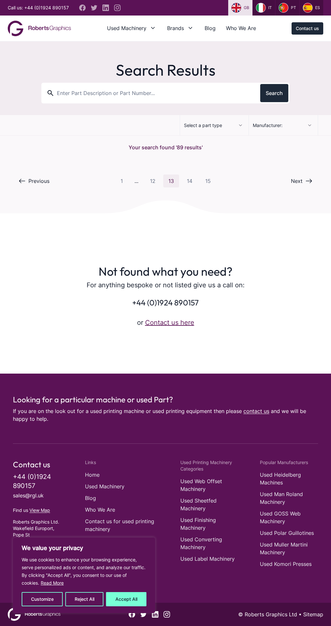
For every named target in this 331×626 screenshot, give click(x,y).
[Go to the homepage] (39, 28)
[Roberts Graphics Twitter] (94, 8)
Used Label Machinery (207, 559)
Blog (210, 28)
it (270, 7)
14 (189, 181)
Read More (52, 583)
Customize (42, 599)
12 (152, 181)
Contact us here (169, 322)
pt (293, 7)
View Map (39, 510)
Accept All (126, 599)
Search (274, 93)
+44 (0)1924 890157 (165, 302)
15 (208, 181)
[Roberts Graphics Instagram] (117, 8)
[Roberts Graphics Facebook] (82, 8)
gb (246, 7)
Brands (175, 28)
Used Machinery (126, 28)
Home (92, 475)
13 (171, 181)
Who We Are (241, 28)
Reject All (84, 599)
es (317, 7)
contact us (256, 411)
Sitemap (313, 614)
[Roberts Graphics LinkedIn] (105, 8)
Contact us (307, 28)
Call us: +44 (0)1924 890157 (38, 7)
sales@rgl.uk (28, 495)
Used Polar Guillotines (287, 533)
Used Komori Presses (286, 564)
